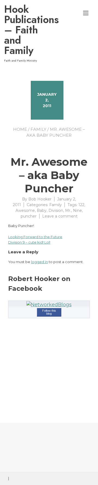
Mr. (68, 210)
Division (55, 210)
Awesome (25, 210)
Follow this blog (49, 312)
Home (20, 129)
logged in (39, 262)
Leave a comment (60, 216)
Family (38, 129)
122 (81, 204)
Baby (42, 210)
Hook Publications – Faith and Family (27, 30)
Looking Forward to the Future (35, 237)
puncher (28, 216)
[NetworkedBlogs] (49, 305)
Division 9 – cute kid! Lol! (29, 242)
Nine (77, 210)
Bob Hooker (39, 199)
